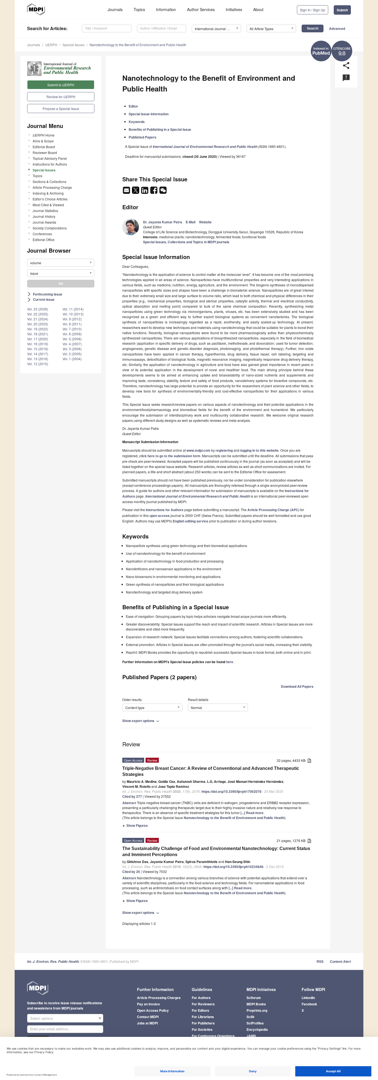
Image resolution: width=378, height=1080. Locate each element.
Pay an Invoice (148, 1003)
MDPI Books (256, 1003)
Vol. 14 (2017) (37, 353)
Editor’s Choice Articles (50, 199)
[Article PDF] (309, 760)
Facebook (309, 1003)
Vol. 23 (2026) (37, 309)
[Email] (127, 191)
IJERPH (51, 44)
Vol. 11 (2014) (73, 309)
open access (159, 515)
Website (205, 221)
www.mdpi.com (198, 450)
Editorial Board (44, 146)
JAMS (251, 1035)
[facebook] (154, 191)
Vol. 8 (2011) (72, 323)
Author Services (201, 9)
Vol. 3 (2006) (72, 348)
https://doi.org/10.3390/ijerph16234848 (233, 866)
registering (224, 450)
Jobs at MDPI (147, 1023)
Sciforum (254, 997)
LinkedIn (308, 997)
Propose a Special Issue (61, 108)
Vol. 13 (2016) (37, 358)
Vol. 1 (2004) (72, 358)
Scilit (250, 1016)
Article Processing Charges (159, 997)
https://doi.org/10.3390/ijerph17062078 (231, 791)
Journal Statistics (45, 210)
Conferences (42, 233)
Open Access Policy (153, 1010)
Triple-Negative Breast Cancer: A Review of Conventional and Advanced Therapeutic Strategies (210, 771)
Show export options (141, 720)
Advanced (337, 28)
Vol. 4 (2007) (72, 343)
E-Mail (190, 221)
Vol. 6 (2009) (72, 333)
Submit (342, 9)
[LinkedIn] (145, 191)
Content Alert (340, 961)
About (258, 9)
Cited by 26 (131, 871)
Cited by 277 (132, 796)
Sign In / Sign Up (312, 9)
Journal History (44, 216)
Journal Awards (44, 222)
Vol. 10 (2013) (73, 314)
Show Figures (135, 825)
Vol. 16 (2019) (37, 343)
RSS (320, 961)
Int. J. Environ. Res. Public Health (53, 961)
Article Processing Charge (52, 187)
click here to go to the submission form (169, 455)
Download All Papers (297, 686)
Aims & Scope (43, 140)
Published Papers (142, 137)
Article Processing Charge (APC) (273, 509)
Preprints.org (257, 1010)
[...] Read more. (252, 812)
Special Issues (73, 44)
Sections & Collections (49, 181)
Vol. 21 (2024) (37, 319)
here (229, 661)
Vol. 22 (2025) (37, 314)
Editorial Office (44, 239)
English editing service (190, 521)
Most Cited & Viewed (48, 204)
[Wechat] (163, 191)
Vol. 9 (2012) (72, 319)
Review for (60, 96)
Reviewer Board (45, 152)
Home (44, 135)
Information (166, 9)
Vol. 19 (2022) (37, 328)
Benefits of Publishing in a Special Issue (160, 129)
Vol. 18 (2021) (37, 333)
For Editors (200, 1010)
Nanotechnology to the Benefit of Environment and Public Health (138, 44)
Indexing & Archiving (48, 193)
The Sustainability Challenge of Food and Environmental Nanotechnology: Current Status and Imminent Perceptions (216, 851)
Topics (139, 9)
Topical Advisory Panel (50, 158)
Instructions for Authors (50, 164)
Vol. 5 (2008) (72, 338)
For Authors (201, 997)
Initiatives (234, 9)
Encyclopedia (257, 1029)
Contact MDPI (148, 1016)
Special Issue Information (149, 113)
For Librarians (203, 1016)
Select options (41, 1018)
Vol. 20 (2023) (37, 323)
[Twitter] (136, 191)
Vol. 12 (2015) (37, 363)
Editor (133, 106)
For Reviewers (203, 1003)
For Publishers (203, 1023)
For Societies (202, 1029)
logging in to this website (259, 450)
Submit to (60, 84)
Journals (115, 9)
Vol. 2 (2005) (72, 353)
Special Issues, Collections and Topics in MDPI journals (186, 241)
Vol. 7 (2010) (72, 328)
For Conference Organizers (213, 1035)
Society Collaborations (50, 228)
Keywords (137, 121)
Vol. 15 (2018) (37, 348)
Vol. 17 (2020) (37, 338)
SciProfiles (255, 1023)
